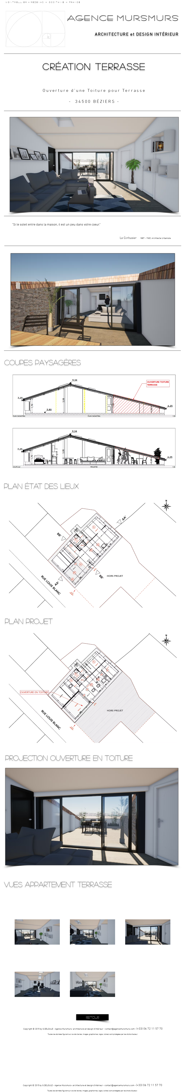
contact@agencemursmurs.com (120, 1029)
